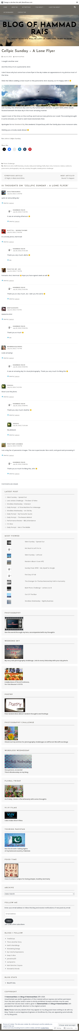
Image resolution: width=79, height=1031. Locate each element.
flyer (47, 166)
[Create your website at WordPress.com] (39, 2)
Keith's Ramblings (13, 945)
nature (62, 166)
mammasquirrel (14, 347)
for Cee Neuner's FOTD (14, 684)
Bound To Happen (67, 177)
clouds (26, 166)
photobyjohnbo (15, 444)
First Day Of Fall (30, 575)
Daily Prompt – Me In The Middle (18, 527)
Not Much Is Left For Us (33, 548)
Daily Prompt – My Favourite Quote (19, 514)
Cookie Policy (45, 1028)
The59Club (11, 939)
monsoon (56, 166)
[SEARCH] (74, 7)
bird (12, 166)
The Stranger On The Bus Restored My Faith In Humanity (45, 581)
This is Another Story (14, 942)
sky (23, 168)
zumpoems (11, 962)
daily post (32, 166)
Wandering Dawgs (13, 949)
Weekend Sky (20, 124)
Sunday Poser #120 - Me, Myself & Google (40, 568)
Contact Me (22, 12)
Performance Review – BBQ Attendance (21, 521)
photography (14, 168)
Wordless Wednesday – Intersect (19, 504)
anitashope (12, 308)
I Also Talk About (54, 7)
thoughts (34, 168)
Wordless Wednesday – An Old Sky (19, 511)
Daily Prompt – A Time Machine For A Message (23, 507)
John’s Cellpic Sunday (12, 138)
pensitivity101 (11, 959)
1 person (11, 203)
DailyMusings (13, 192)
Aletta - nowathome (17, 230)
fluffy (43, 166)
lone (51, 166)
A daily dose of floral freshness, (17, 682)
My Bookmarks (8, 12)
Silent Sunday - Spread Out (34, 542)
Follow (9, 921)
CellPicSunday (19, 166)
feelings (39, 166)
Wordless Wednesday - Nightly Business (39, 601)
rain (20, 168)
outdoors (68, 166)
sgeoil (10, 385)
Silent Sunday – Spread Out (17, 497)
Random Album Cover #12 (34, 561)
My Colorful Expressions (15, 952)
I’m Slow (10, 524)
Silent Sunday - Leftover (33, 555)
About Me (15, 7)
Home (5, 7)
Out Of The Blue (31, 594)
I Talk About (39, 7)
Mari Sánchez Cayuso (14, 965)
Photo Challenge (9, 164)
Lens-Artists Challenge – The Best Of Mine (22, 501)
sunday (27, 168)
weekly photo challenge (45, 168)
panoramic (5, 168)
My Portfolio (26, 7)
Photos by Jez (14, 269)
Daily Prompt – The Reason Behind (19, 517)
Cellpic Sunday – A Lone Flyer (28, 51)
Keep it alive (11, 955)
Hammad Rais (19, 57)
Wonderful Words (13, 969)
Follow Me (11, 902)
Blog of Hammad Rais (39, 29)
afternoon (6, 166)
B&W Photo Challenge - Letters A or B (38, 588)
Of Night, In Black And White (14, 177)
